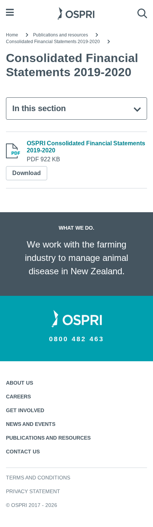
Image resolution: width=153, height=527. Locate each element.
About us (19, 383)
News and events (30, 424)
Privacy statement (33, 491)
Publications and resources (60, 35)
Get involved (25, 410)
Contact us (23, 452)
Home (12, 35)
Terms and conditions (38, 478)
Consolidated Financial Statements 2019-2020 (53, 41)
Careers (18, 397)
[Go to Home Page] (75, 12)
